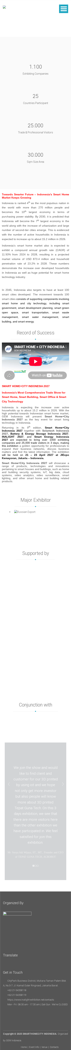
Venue (44, 1047)
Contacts (54, 1047)
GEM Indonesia (13, 1040)
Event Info (34, 1047)
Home (24, 1047)
